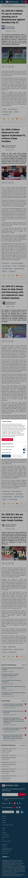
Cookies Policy (7, 431)
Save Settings (6, 456)
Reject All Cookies (17, 456)
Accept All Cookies (7, 439)
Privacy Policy (16, 431)
